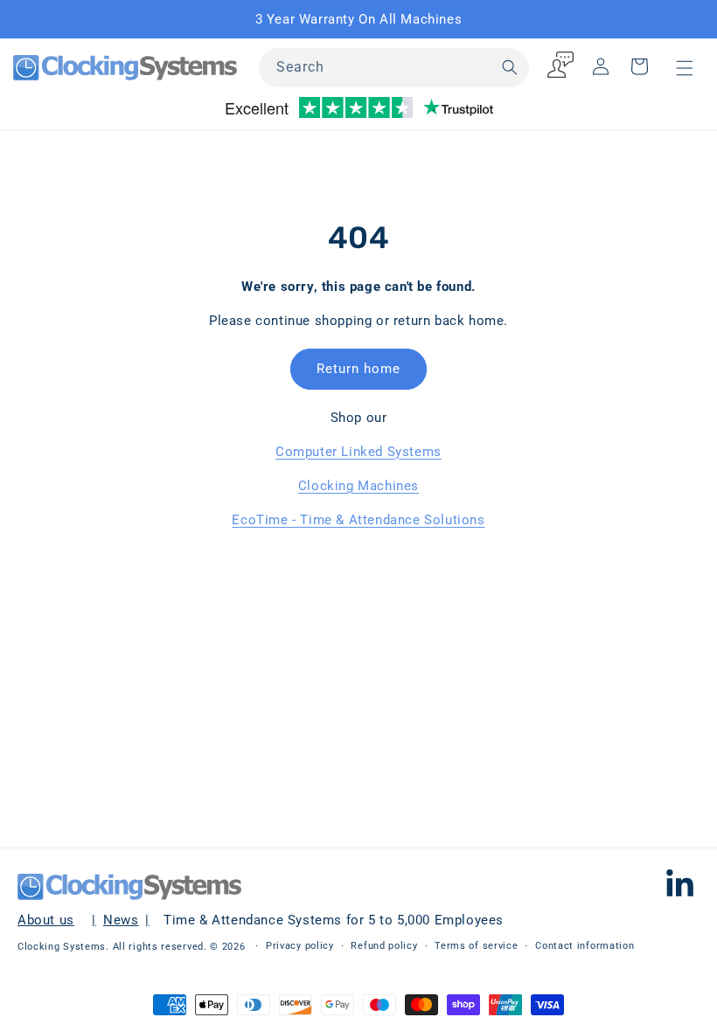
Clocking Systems (61, 946)
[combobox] (394, 67)
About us (45, 920)
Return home (358, 369)
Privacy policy (300, 946)
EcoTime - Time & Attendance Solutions (358, 520)
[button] (684, 68)
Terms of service (476, 946)
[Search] (510, 67)
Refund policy (384, 946)
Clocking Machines (358, 486)
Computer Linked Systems (358, 452)
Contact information (584, 946)
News (120, 920)
